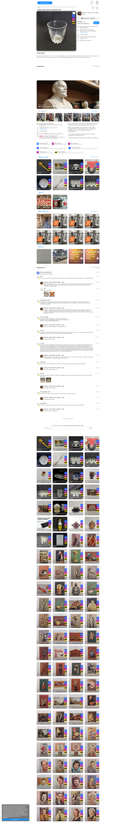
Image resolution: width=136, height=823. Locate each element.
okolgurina (43, 362)
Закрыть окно (16, 819)
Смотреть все (94, 111)
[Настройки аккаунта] (97, 106)
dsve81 (42, 330)
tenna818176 (43, 403)
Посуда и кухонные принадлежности (65, 6)
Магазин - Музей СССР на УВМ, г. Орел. (54, 282)
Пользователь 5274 (45, 300)
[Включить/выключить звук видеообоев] (97, 103)
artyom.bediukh (44, 316)
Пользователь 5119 (45, 391)
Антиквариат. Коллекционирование (51, 6)
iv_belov (42, 343)
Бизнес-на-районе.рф (45, 272)
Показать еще (68, 418)
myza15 (42, 373)
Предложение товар (41, 6)
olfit (41, 276)
